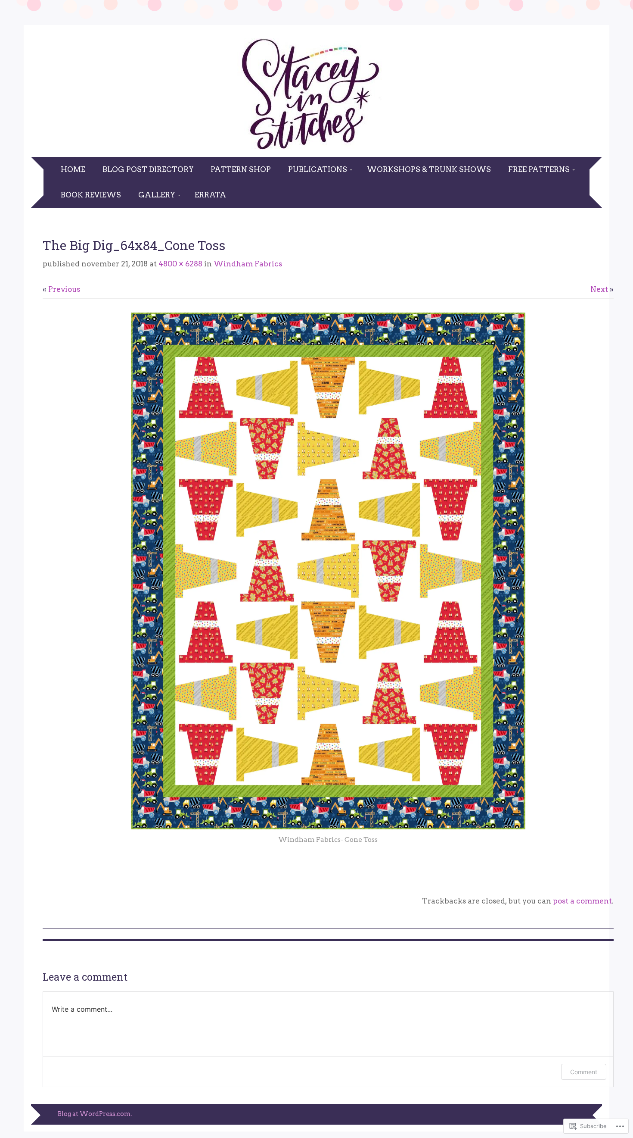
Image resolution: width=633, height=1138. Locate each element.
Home (73, 169)
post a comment (582, 901)
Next (602, 289)
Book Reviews (91, 195)
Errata (210, 195)
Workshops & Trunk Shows (429, 169)
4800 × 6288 (180, 263)
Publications (317, 169)
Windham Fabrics (248, 263)
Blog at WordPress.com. (95, 1114)
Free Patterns (539, 169)
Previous (61, 289)
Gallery (156, 195)
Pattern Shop (241, 169)
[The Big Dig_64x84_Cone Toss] (328, 826)
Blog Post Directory (148, 169)
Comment (583, 1071)
